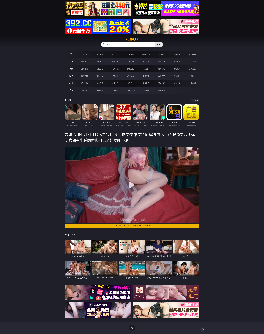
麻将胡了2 (146, 54)
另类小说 (161, 83)
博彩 (71, 54)
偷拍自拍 (100, 69)
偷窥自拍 (84, 76)
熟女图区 (177, 76)
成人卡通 (115, 69)
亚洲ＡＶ (84, 61)
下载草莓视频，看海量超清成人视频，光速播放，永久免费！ (132, 226)
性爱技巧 (192, 83)
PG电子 (84, 54)
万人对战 (115, 54)
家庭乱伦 (100, 83)
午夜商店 (100, 90)
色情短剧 (161, 90)
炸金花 (161, 54)
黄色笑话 (177, 83)
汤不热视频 (131, 90)
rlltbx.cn (132, 39)
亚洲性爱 (84, 69)
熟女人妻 (146, 61)
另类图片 (192, 76)
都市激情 (84, 83)
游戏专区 (130, 54)
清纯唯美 (161, 76)
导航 (71, 90)
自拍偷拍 (100, 61)
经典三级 (161, 69)
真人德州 (100, 54)
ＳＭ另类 (192, 61)
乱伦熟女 (177, 69)
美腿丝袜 (146, 76)
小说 (71, 83)
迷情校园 (146, 83)
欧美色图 (115, 76)
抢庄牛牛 (192, 54)
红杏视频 (146, 90)
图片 (71, 76)
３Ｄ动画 (130, 61)
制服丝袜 (146, 69)
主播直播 (177, 61)
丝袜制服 (161, 61)
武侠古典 (130, 83)
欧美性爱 (130, 69)
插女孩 (84, 90)
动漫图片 (130, 76)
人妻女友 (115, 83)
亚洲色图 (100, 76)
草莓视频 (115, 90)
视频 (71, 61)
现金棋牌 (177, 54)
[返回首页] (202, 329)
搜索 (158, 44)
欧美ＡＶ (115, 61)
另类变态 (192, 69)
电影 (71, 68)
